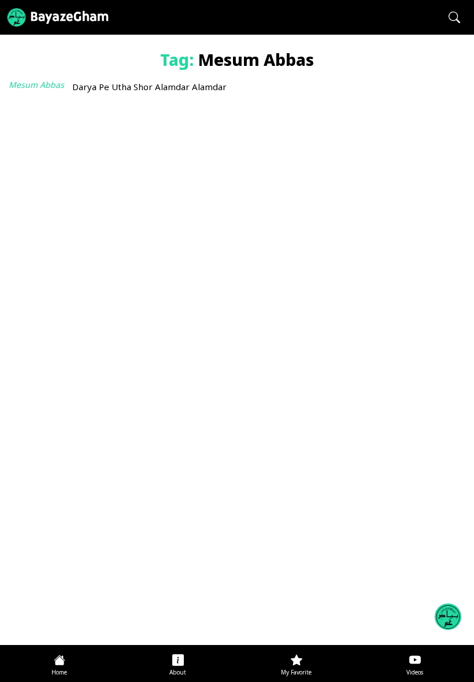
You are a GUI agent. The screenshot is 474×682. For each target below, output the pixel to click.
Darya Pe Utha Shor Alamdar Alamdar (149, 88)
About (177, 673)
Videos (414, 673)
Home (59, 673)
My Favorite (296, 673)
